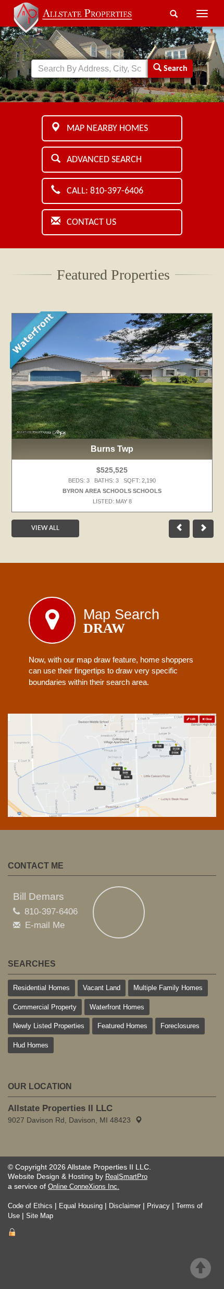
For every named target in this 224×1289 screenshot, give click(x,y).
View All (45, 528)
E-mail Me (45, 925)
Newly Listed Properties (48, 1026)
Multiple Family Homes (168, 988)
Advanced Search (101, 160)
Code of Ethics (30, 1206)
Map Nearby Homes (104, 129)
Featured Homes (122, 1026)
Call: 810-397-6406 (101, 191)
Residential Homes (41, 988)
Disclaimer (125, 1206)
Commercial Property (45, 1007)
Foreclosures (180, 1026)
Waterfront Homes (117, 1007)
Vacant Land (101, 988)
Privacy (158, 1206)
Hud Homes (30, 1045)
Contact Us (88, 222)
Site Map (39, 1216)
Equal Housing (81, 1206)
